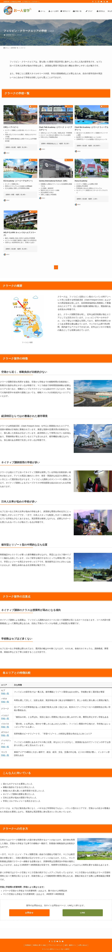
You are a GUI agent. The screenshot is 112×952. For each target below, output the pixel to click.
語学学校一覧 (10, 35)
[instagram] (98, 1)
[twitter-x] (95, 1)
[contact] (107, 1)
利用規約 (28, 945)
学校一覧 (5, 693)
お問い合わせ (82, 945)
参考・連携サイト (70, 945)
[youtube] (101, 1)
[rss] (104, 1)
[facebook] (92, 1)
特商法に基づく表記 (39, 945)
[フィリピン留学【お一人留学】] (18, 11)
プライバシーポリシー (55, 945)
